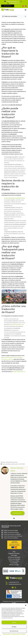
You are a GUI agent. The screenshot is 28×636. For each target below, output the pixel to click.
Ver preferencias (14, 631)
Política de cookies (6, 634)
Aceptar (14, 622)
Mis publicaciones (17, 513)
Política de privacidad (15, 634)
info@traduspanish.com (17, 324)
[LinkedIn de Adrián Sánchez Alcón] (14, 518)
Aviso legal (23, 634)
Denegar (14, 626)
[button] (25, 605)
